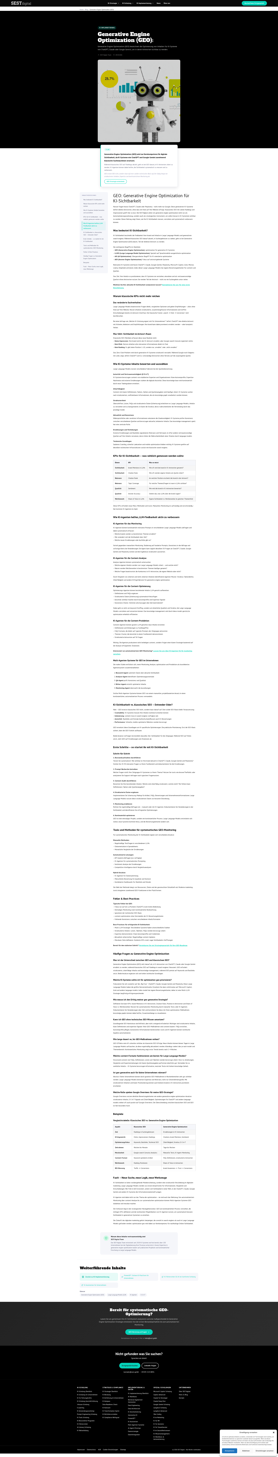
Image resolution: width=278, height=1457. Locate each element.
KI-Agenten (133, 1295)
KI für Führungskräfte (84, 1398)
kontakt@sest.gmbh (131, 1372)
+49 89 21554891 (147, 1372)
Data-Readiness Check (110, 1404)
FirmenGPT (131, 1418)
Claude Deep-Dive (159, 1401)
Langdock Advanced (160, 1411)
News (159, 3)
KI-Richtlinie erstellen (110, 1414)
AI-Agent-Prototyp (134, 1428)
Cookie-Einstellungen (110, 1450)
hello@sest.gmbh (151, 1338)
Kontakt (181, 1398)
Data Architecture (134, 1409)
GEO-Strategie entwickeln (115, 181)
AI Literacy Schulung (84, 1427)
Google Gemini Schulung (161, 1404)
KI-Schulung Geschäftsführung (87, 1401)
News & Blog (183, 1395)
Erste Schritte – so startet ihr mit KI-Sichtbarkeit (93, 240)
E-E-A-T (143, 1295)
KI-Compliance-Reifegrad (111, 1417)
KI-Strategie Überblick (110, 1391)
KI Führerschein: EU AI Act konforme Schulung (180, 1277)
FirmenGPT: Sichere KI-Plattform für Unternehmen (136, 1276)
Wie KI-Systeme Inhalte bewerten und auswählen (93, 211)
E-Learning (80, 1408)
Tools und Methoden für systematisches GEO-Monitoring (93, 246)
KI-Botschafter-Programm (85, 1421)
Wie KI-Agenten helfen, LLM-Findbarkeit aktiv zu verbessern (93, 225)
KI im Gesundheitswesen (161, 1430)
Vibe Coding (157, 1414)
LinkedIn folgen (150, 1366)
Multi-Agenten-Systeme (136, 1425)
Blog (86, 10)
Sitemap (123, 1450)
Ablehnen (246, 1451)
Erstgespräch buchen (130, 1366)
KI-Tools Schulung (83, 1417)
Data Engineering (134, 1405)
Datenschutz (91, 1450)
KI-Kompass (106, 1401)
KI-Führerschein (82, 1424)
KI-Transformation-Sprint (111, 1411)
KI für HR (156, 1421)
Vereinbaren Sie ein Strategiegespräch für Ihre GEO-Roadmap (163, 945)
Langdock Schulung (160, 1408)
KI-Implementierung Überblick (138, 1393)
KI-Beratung (107, 1395)
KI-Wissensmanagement (161, 1434)
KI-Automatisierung (134, 1412)
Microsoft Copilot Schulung (162, 1391)
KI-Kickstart (106, 1408)
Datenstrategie (133, 1431)
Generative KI (132, 1415)
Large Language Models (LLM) (117, 1295)
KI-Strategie (112, 3)
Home (82, 10)
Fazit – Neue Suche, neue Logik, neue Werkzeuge (93, 268)
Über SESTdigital (184, 1391)
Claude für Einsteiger (160, 1398)
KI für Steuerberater (160, 1427)
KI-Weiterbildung (83, 1430)
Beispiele (86, 262)
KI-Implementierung (144, 3)
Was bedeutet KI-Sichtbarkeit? (92, 200)
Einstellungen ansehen (265, 1451)
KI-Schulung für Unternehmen (87, 1395)
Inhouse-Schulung (83, 1404)
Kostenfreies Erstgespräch (254, 3)
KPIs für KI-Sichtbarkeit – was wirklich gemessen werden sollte (93, 218)
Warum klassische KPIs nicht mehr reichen (93, 205)
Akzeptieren (229, 1451)
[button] (274, 1432)
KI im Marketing (158, 1417)
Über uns (167, 3)
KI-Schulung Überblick (84, 1391)
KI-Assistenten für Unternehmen (95, 1285)
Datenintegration (134, 1435)
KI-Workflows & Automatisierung (158, 1438)
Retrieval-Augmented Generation (135, 1401)
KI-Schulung (126, 3)
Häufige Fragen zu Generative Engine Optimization (92, 257)
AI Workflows (132, 1397)
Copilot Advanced (159, 1395)
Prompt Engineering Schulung (87, 1414)
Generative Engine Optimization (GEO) (92, 1295)
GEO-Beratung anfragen (138, 1332)
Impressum (81, 1450)
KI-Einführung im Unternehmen (113, 1398)
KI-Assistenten (133, 1422)
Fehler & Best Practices (90, 252)
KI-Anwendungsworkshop (85, 1411)
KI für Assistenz (158, 1424)
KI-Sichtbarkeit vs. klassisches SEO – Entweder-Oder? (92, 233)
